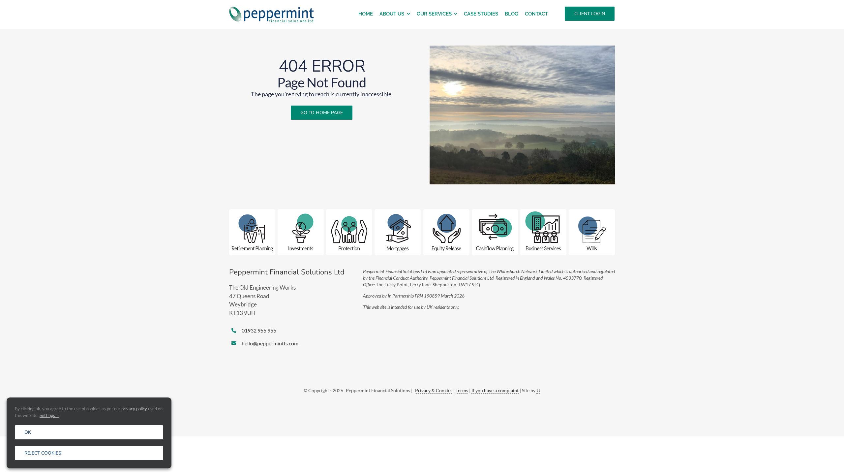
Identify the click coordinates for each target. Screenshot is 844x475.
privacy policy (134, 408)
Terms (462, 390)
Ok (27, 432)
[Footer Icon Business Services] (543, 211)
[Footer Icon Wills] (592, 211)
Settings (48, 415)
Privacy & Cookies (433, 390)
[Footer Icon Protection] (349, 211)
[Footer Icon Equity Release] (446, 211)
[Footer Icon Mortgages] (398, 211)
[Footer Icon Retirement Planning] (252, 211)
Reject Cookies (42, 453)
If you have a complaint (495, 390)
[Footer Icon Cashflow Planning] (495, 211)
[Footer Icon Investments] (301, 211)
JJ (538, 390)
